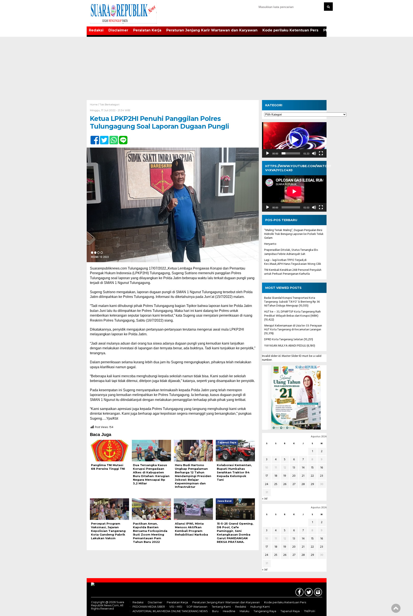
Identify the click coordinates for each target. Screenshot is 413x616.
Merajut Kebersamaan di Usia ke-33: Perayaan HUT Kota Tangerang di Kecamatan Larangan (293, 327)
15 (312, 467)
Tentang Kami (221, 606)
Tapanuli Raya (290, 611)
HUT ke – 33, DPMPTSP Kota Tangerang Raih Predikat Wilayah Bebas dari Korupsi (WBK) (292, 313)
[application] (294, 140)
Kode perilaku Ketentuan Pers (290, 30)
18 (275, 475)
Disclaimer (118, 30)
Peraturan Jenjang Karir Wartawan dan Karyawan (211, 30)
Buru (215, 611)
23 (321, 475)
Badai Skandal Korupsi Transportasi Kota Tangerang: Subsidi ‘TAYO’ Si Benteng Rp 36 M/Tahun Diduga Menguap (292, 302)
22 (312, 475)
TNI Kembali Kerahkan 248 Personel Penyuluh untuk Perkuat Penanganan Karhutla (292, 272)
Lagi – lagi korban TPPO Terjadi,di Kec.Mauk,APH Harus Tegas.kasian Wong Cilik (292, 262)
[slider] (291, 153)
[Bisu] (314, 153)
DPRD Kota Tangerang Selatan (283, 339)
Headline (229, 611)
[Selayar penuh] (321, 153)
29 (312, 484)
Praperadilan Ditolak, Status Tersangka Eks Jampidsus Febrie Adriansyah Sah (291, 252)
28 (303, 484)
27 (294, 484)
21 (303, 475)
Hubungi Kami (260, 606)
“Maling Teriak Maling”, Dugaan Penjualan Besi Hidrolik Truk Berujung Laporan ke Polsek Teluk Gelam (294, 234)
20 (294, 475)
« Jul (264, 498)
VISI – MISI (175, 606)
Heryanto (270, 244)
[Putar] (267, 153)
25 (275, 484)
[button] (294, 140)
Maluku (244, 611)
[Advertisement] (206, 68)
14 (303, 467)
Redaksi (96, 30)
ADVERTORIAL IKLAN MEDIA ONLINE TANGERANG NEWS (170, 611)
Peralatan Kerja (147, 30)
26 (284, 484)
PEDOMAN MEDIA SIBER (149, 606)
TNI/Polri (309, 611)
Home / (95, 104)
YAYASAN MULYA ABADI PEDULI (285, 345)
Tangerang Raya (265, 611)
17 (266, 475)
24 (266, 484)
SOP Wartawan (196, 606)
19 (284, 475)
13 (294, 467)
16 (321, 467)
